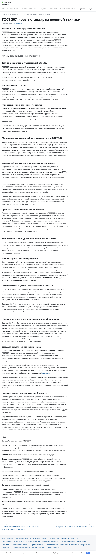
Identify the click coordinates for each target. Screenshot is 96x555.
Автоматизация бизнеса (22, 548)
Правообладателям (33, 541)
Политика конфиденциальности (13, 541)
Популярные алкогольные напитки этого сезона (75, 525)
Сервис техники (53, 548)
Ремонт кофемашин (39, 548)
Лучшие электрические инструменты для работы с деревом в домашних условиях (21, 526)
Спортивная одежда (85, 9)
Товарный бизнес (52, 545)
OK (88, 553)
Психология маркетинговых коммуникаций (75, 545)
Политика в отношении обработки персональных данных (27, 538)
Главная (4, 14)
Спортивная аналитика (67, 9)
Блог (3, 538)
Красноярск (45, 373)
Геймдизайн (42, 9)
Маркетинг (53, 9)
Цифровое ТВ (6, 548)
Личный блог (13, 14)
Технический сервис (28, 9)
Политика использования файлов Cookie (64, 538)
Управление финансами (10, 9)
